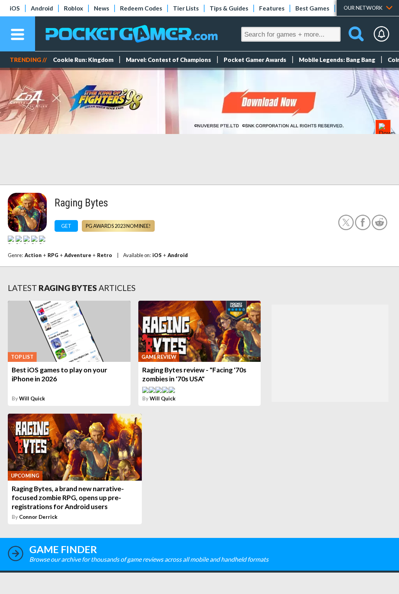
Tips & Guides (229, 8)
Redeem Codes (141, 8)
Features (271, 8)
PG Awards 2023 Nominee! (118, 226)
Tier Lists (186, 8)
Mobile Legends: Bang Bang (337, 59)
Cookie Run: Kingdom (83, 59)
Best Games (312, 8)
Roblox (73, 8)
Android (42, 8)
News (101, 8)
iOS (15, 8)
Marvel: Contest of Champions (168, 59)
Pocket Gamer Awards (255, 59)
